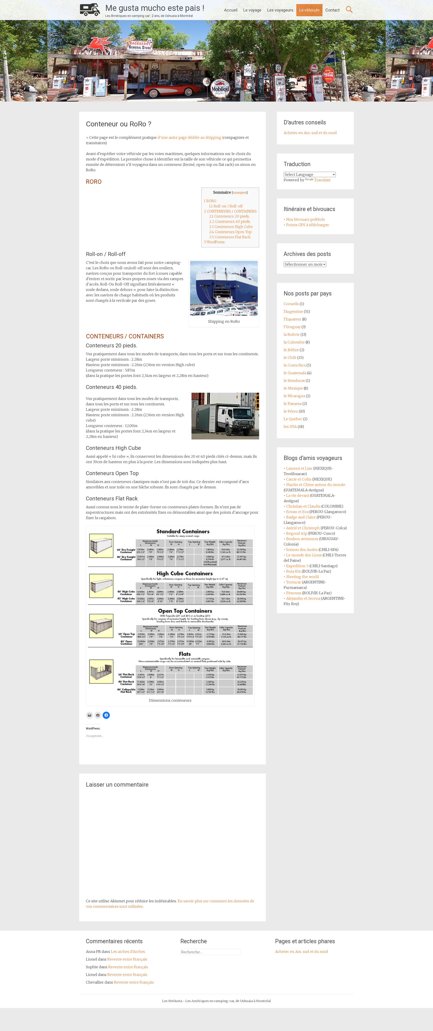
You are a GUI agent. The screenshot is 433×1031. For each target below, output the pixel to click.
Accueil (230, 10)
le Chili (290, 357)
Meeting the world (302, 576)
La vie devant (297, 495)
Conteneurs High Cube (231, 227)
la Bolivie (292, 334)
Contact (332, 10)
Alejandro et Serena (303, 598)
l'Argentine (293, 311)
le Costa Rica (295, 365)
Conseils (291, 304)
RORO (210, 201)
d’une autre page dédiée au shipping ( (190, 137)
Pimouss (293, 593)
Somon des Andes (302, 549)
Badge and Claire (301, 517)
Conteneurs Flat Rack (230, 237)
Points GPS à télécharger (307, 225)
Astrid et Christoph (303, 528)
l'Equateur (292, 319)
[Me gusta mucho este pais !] (90, 10)
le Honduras (294, 380)
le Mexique (293, 388)
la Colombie (294, 342)
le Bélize (291, 350)
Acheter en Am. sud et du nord (310, 132)
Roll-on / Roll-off (225, 206)
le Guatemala (295, 373)
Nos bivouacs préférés (305, 219)
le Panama (293, 403)
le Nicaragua (294, 396)
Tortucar (293, 582)
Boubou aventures (302, 538)
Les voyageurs (280, 10)
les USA (290, 426)
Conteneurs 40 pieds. (230, 221)
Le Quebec (293, 419)
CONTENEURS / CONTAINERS (230, 211)
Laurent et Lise (299, 468)
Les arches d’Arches (128, 951)
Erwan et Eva (297, 511)
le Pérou (291, 411)
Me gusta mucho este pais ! (154, 8)
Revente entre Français (127, 959)
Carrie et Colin (298, 479)
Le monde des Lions (304, 555)
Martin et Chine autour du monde (315, 484)
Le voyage (252, 10)
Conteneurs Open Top (230, 232)
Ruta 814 (293, 571)
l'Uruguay (292, 327)
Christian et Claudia (303, 506)
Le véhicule (309, 10)
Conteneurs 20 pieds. (229, 216)
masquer (239, 193)
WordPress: (214, 242)
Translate (322, 180)
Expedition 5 (297, 566)
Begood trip (296, 533)
